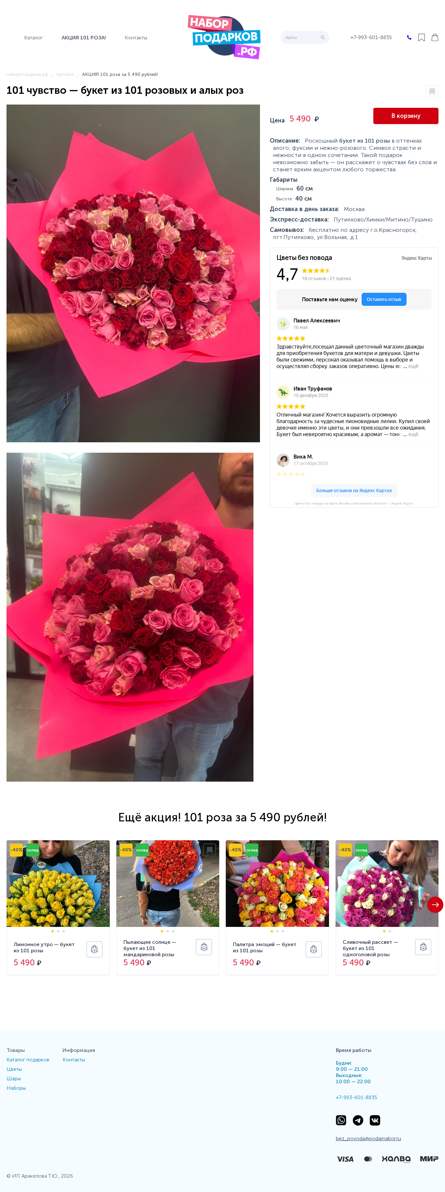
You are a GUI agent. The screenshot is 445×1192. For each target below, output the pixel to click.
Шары (14, 1078)
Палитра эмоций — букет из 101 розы (264, 947)
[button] (435, 905)
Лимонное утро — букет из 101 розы (44, 947)
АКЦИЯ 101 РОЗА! (84, 38)
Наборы (16, 1088)
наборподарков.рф (27, 74)
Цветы (14, 1069)
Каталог (33, 38)
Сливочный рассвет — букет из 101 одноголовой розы (370, 948)
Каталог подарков (28, 1060)
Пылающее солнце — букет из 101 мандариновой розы (149, 948)
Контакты (136, 38)
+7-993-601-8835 (371, 37)
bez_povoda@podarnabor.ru (368, 1138)
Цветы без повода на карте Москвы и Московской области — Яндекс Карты (354, 503)
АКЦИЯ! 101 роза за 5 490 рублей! (120, 74)
